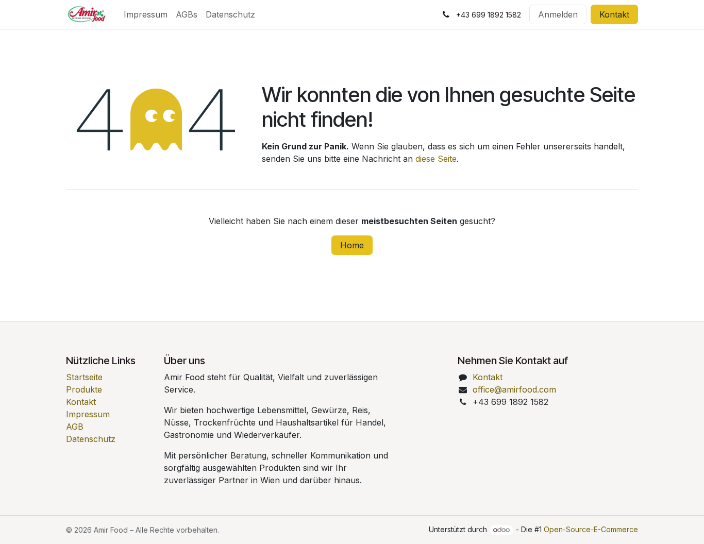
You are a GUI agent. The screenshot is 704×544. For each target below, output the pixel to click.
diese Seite (436, 159)
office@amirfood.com (514, 389)
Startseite (84, 377)
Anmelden (558, 14)
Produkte (84, 389)
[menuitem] (146, 14)
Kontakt (614, 14)
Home (352, 245)
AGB (74, 426)
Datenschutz (90, 439)
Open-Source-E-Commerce (591, 529)
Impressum (88, 414)
